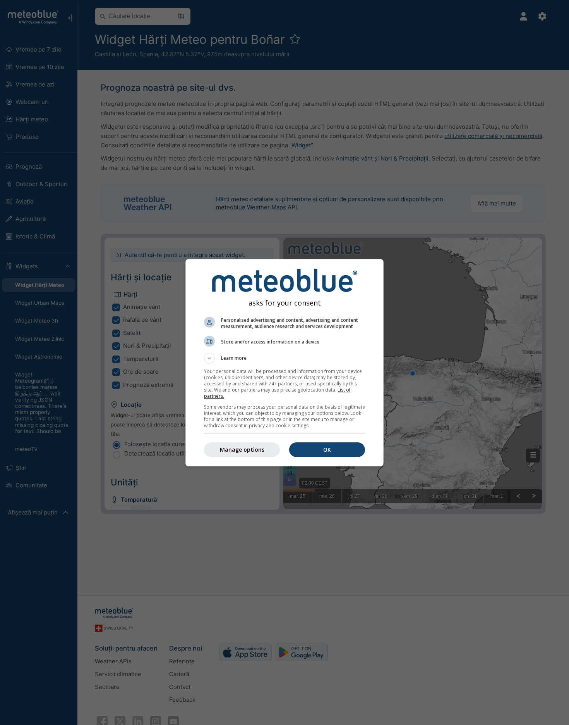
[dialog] (284, 362)
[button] (284, 358)
